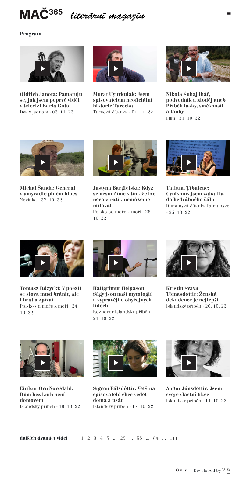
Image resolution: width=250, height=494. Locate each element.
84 (156, 438)
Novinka (29, 200)
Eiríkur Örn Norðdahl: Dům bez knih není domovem (46, 394)
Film (171, 118)
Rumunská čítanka (186, 206)
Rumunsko (218, 206)
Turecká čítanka (111, 112)
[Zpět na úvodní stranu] (85, 13)
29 (123, 438)
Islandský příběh (133, 312)
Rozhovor (104, 312)
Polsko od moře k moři (117, 212)
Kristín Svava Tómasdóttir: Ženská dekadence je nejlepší (192, 294)
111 (174, 438)
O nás (181, 470)
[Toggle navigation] (229, 14)
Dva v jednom (34, 112)
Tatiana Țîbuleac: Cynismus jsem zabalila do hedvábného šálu (195, 194)
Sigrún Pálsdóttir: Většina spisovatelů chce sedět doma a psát (124, 394)
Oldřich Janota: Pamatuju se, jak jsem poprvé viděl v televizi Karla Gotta (51, 100)
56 (139, 438)
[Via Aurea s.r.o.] (226, 470)
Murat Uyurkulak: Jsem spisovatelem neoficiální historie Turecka (122, 100)
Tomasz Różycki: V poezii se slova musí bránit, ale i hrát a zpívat (50, 294)
